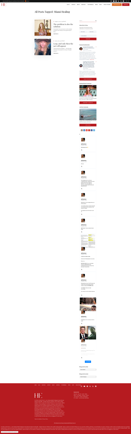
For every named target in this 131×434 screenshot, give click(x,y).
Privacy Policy (45, 419)
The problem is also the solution (63, 25)
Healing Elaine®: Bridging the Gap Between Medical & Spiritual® (13, 1)
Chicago (83, 395)
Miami (75, 395)
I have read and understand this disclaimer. (10, 431)
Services (83, 4)
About (78, 4)
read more (55, 33)
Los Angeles (79, 395)
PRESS (96, 4)
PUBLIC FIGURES (107, 4)
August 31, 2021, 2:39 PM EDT (60, 21)
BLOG (68, 4)
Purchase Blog (117, 4)
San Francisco (76, 396)
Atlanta (81, 396)
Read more (92, 59)
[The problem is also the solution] (43, 27)
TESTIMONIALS (91, 4)
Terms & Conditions (38, 419)
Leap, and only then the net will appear (63, 44)
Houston (87, 395)
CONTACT (73, 4)
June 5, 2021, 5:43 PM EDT (60, 40)
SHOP (100, 4)
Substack (27, 1)
